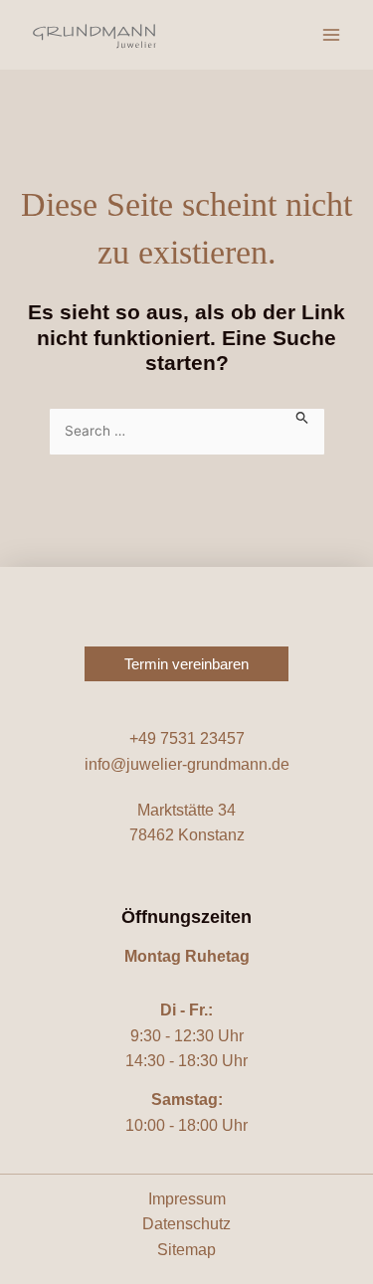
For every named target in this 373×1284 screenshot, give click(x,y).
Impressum (187, 1199)
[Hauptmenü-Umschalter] (331, 35)
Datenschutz (186, 1223)
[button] (186, 663)
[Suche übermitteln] (302, 416)
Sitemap (186, 1249)
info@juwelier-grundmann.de (187, 764)
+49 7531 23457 (187, 738)
